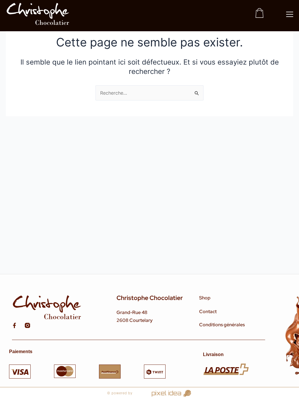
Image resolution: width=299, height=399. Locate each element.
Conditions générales (222, 325)
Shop (205, 298)
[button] (289, 14)
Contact (208, 311)
